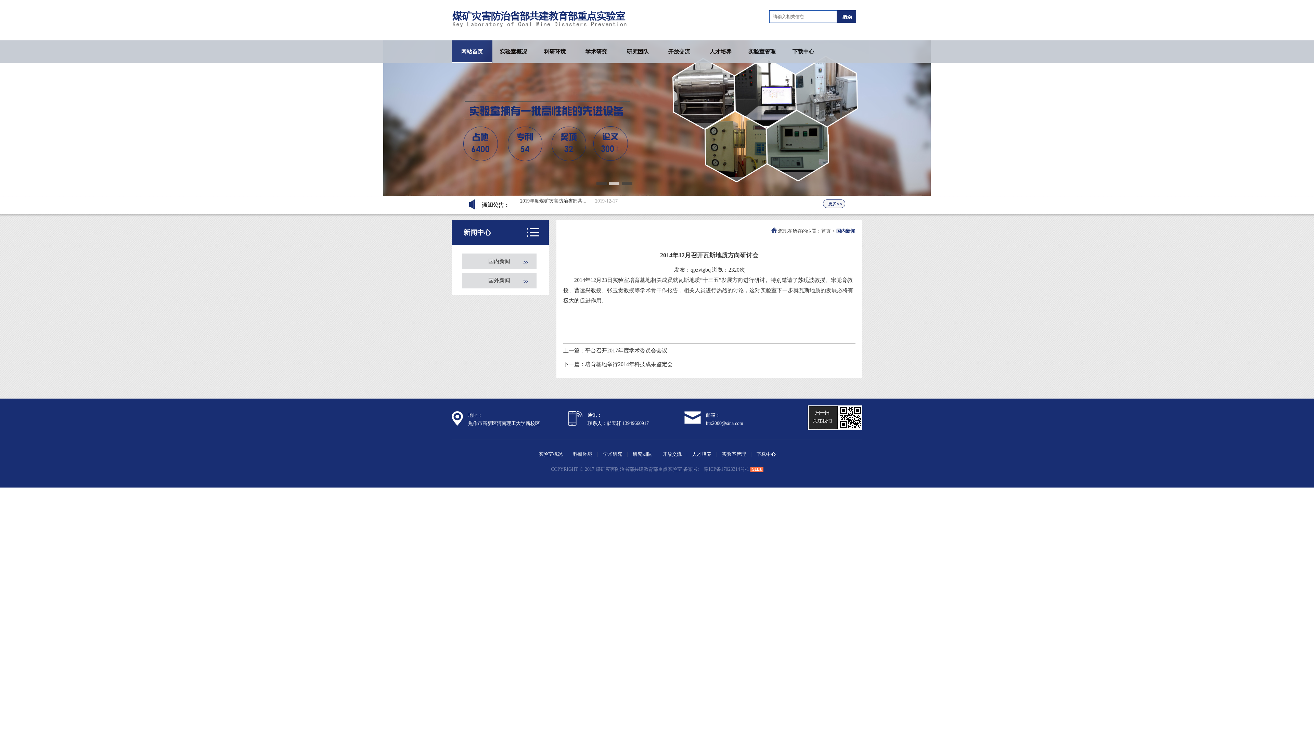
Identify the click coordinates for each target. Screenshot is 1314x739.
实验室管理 (762, 51)
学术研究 (596, 51)
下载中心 (803, 51)
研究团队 (638, 51)
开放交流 (679, 51)
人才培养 (721, 51)
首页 (826, 231)
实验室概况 (513, 51)
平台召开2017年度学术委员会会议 (626, 350)
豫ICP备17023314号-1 (726, 469)
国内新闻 (499, 261)
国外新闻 (499, 280)
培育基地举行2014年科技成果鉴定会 (629, 364)
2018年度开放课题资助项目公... (553, 200)
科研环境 (555, 51)
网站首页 (472, 51)
